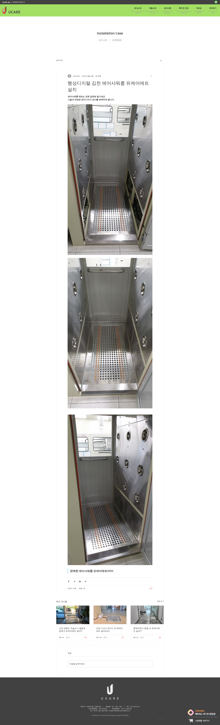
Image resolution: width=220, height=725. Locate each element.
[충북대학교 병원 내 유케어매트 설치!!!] (147, 615)
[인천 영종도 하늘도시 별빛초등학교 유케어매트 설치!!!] (72, 615)
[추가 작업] (151, 76)
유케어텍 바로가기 (18, 2)
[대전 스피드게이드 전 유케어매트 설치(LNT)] (110, 615)
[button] (161, 60)
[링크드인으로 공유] (80, 581)
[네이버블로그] (216, 2)
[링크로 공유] (85, 581)
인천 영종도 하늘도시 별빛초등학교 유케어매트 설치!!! (72, 629)
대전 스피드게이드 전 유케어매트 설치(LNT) (109, 629)
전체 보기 (160, 601)
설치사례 (59, 60)
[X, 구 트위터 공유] (74, 581)
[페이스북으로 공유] (69, 581)
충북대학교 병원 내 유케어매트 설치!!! (146, 629)
